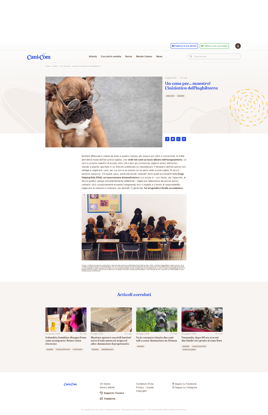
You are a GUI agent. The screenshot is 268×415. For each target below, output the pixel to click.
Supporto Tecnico (113, 393)
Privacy (140, 387)
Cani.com (39, 56)
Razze (128, 56)
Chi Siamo (105, 383)
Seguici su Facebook (185, 383)
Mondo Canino (144, 56)
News (159, 56)
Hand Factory (181, 410)
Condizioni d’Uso (145, 383)
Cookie (150, 387)
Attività (93, 56)
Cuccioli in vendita (111, 56)
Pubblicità (109, 398)
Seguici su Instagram (185, 387)
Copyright (141, 391)
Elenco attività (107, 387)
